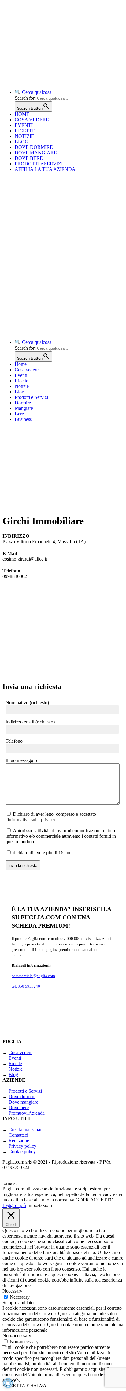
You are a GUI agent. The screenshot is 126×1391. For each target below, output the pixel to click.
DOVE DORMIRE (34, 147)
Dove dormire (22, 1096)
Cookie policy (22, 1151)
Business (23, 419)
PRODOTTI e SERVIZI (39, 163)
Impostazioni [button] (39, 1205)
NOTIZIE (24, 136)
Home (21, 364)
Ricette (21, 380)
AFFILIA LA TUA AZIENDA (45, 169)
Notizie (22, 386)
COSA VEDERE (32, 119)
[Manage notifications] (8, 1383)
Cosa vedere (27, 369)
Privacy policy (22, 1146)
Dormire (23, 402)
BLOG (21, 141)
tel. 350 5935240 (26, 986)
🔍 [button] (33, 92)
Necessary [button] (12, 1290)
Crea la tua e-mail (26, 1129)
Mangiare (24, 408)
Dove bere (19, 1107)
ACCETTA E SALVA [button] (24, 1385)
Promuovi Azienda (27, 1113)
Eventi (21, 375)
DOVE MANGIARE (36, 152)
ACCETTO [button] (101, 1199)
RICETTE (25, 130)
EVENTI (24, 125)
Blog (19, 391)
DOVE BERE (29, 158)
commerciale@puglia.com (33, 975)
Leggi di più (14, 1205)
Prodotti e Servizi (31, 397)
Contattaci (18, 1135)
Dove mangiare (23, 1102)
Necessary (20, 1297)
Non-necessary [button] (16, 1335)
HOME (22, 114)
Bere (19, 413)
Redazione (19, 1140)
